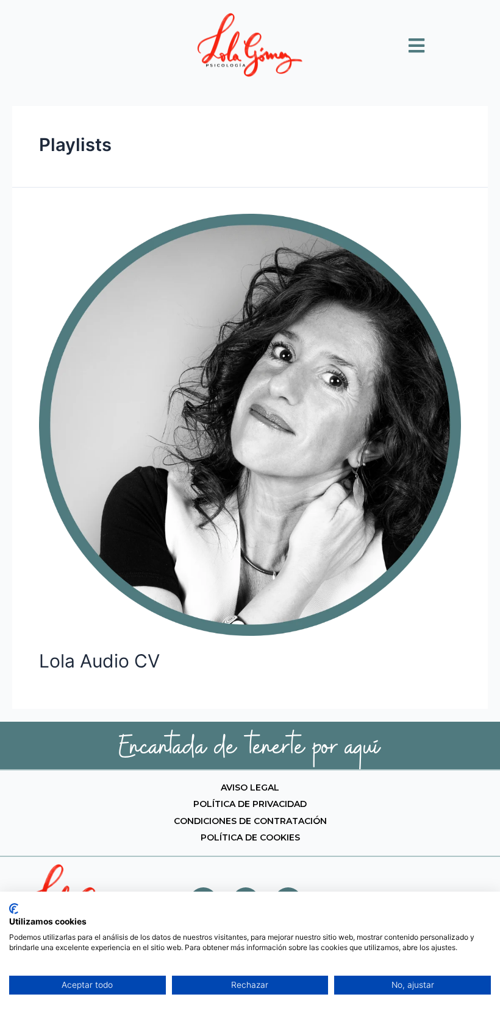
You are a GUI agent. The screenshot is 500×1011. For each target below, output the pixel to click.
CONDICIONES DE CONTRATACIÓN (250, 820)
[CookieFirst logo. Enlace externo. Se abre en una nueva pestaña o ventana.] (13, 908)
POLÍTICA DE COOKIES (250, 837)
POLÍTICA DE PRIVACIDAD (250, 803)
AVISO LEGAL (250, 787)
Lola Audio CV (99, 661)
